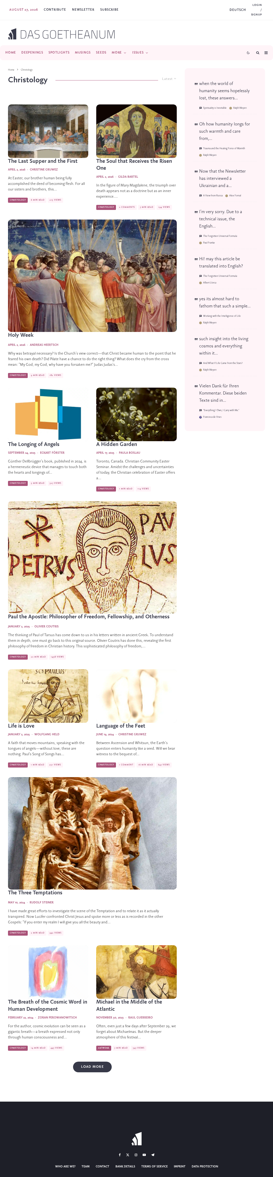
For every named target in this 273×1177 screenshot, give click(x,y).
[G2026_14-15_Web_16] (92, 276)
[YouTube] (144, 1154)
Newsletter (83, 9)
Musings (83, 52)
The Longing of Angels (33, 444)
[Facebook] (119, 1154)
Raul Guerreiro (140, 1017)
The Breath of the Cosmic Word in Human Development (47, 1005)
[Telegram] (152, 1154)
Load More (92, 1067)
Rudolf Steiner (42, 902)
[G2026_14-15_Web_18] (136, 131)
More (117, 52)
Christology (18, 200)
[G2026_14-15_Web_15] (48, 131)
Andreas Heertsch (44, 345)
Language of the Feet (120, 726)
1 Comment (126, 765)
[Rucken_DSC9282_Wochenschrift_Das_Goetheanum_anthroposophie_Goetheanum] (92, 833)
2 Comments (127, 207)
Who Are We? (65, 1166)
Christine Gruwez (44, 169)
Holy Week (21, 335)
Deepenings (32, 52)
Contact (102, 1166)
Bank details (125, 1166)
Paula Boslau (129, 452)
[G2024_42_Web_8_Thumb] (92, 557)
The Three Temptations (35, 893)
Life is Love (21, 726)
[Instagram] (136, 1154)
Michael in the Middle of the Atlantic (129, 1005)
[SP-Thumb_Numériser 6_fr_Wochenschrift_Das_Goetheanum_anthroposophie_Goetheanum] (136, 696)
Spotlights (59, 52)
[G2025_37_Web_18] (48, 414)
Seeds (101, 52)
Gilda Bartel (128, 176)
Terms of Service (154, 1166)
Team (86, 1166)
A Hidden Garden (116, 444)
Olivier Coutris (46, 626)
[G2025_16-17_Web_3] (136, 414)
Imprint (180, 1166)
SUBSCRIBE (109, 9)
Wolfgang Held (46, 734)
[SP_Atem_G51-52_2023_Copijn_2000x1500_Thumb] (48, 972)
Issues (138, 52)
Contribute (55, 9)
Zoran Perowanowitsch (57, 1017)
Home (10, 52)
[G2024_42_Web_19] (48, 696)
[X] (127, 1154)
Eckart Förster (52, 452)
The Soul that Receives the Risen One (134, 164)
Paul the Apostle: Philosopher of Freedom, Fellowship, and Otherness (89, 617)
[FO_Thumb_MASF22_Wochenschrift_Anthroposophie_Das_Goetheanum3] (136, 972)
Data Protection (205, 1166)
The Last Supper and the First (43, 161)
